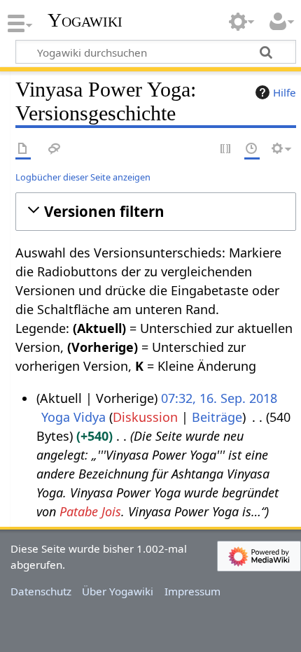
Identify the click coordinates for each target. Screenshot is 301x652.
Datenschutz (40, 591)
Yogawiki (85, 20)
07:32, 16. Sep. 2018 (219, 398)
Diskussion (145, 417)
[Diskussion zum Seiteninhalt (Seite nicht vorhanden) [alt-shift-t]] (54, 149)
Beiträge (217, 417)
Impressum (192, 591)
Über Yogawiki (117, 591)
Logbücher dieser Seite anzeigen (82, 177)
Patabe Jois (90, 511)
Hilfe (284, 92)
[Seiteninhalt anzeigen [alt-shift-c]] (23, 149)
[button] (155, 211)
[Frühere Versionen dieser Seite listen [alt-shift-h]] (252, 149)
